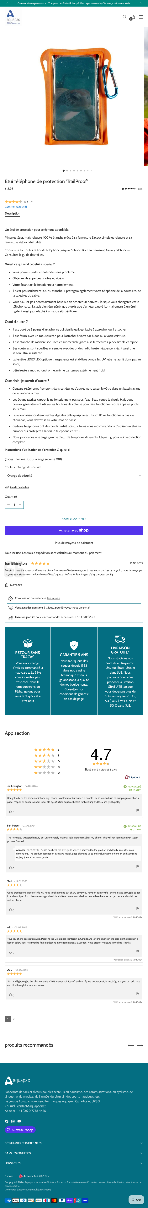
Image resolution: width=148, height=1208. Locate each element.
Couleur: (23, 467)
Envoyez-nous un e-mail (75, 607)
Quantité (11, 496)
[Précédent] (7, 3)
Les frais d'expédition (36, 553)
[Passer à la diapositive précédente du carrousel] (131, 1045)
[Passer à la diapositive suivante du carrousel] (140, 1045)
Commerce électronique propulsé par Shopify (28, 1189)
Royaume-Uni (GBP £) (35, 1176)
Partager (16, 585)
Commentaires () (16, 206)
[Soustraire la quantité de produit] (8, 505)
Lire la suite (53, 598)
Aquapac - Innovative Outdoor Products (45, 1182)
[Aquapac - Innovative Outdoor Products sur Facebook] (7, 1121)
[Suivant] (141, 3)
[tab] (12, 214)
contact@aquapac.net (31, 1106)
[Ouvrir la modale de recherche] (125, 17)
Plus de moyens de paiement (74, 543)
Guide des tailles (19, 487)
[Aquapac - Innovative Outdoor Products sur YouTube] (19, 1121)
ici (111, 437)
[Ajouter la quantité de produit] (20, 505)
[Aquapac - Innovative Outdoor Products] (13, 17)
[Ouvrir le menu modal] (141, 17)
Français (9, 1176)
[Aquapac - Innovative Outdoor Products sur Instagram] (13, 1121)
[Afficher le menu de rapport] (137, 811)
